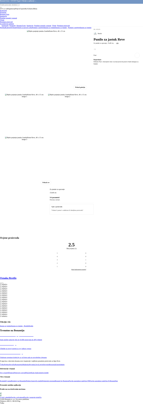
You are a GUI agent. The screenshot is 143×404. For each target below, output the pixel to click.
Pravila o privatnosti (17, 397)
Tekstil (14, 27)
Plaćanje (28, 373)
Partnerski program (48, 381)
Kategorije (8, 27)
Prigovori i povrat (19, 373)
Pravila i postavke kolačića (32, 397)
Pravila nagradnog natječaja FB (79, 381)
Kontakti (3, 381)
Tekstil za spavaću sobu (24, 27)
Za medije (39, 381)
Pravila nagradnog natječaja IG (100, 381)
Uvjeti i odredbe (5, 397)
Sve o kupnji (4, 373)
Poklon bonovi (31, 381)
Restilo (31, 326)
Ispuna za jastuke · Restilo (20, 326)
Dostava (11, 373)
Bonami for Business (62, 381)
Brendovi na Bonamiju (18, 381)
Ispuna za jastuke (61, 27)
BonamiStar (114, 381)
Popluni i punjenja (38, 27)
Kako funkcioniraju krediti (39, 373)
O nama (8, 381)
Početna (2, 27)
